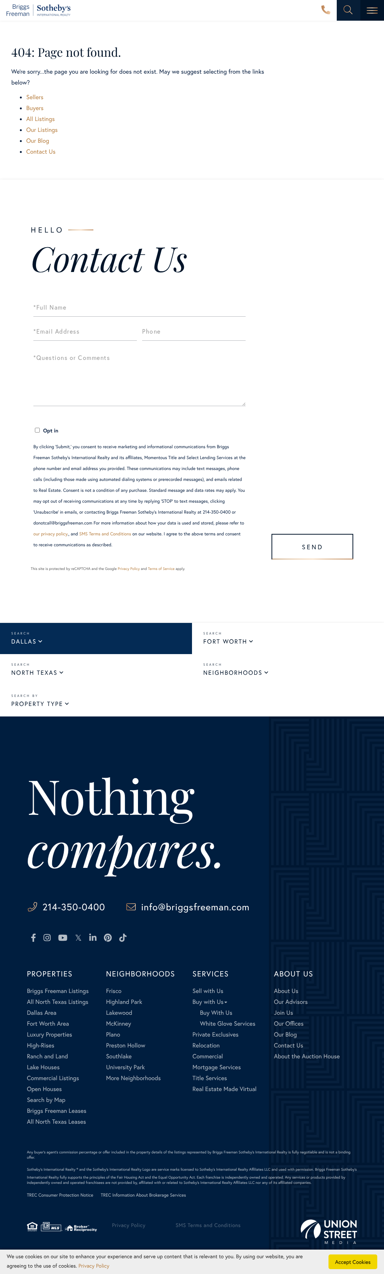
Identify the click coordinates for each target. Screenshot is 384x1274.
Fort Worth (225, 641)
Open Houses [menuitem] (44, 1089)
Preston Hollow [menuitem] (126, 1045)
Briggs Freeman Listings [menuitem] (58, 991)
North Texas (34, 673)
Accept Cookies (353, 1261)
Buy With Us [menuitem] (216, 1013)
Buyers (35, 108)
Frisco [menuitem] (114, 991)
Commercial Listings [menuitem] (53, 1078)
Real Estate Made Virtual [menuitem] (224, 1089)
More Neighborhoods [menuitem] (133, 1078)
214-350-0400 (326, 10)
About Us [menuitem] (286, 991)
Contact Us (41, 152)
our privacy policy (50, 534)
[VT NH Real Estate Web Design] (329, 1232)
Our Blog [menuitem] (285, 1034)
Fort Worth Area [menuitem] (48, 1024)
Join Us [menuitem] (283, 1013)
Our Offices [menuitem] (289, 1024)
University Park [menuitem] (125, 1067)
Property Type (37, 704)
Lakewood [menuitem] (119, 1013)
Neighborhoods (232, 673)
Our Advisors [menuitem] (291, 1002)
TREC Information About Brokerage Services (143, 1195)
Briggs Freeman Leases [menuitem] (57, 1111)
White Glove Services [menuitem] (227, 1024)
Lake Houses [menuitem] (43, 1067)
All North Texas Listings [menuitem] (57, 1002)
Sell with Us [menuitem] (207, 991)
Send (312, 547)
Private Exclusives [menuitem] (215, 1034)
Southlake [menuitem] (119, 1056)
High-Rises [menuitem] (40, 1045)
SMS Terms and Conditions (105, 534)
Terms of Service (161, 568)
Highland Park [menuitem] (124, 1002)
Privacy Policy (129, 568)
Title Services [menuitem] (209, 1078)
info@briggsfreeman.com (195, 907)
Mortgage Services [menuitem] (216, 1067)
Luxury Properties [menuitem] (49, 1034)
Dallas (23, 641)
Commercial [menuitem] (207, 1056)
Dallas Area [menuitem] (42, 1013)
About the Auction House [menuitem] (307, 1056)
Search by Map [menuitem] (46, 1100)
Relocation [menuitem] (205, 1045)
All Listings (40, 119)
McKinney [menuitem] (118, 1024)
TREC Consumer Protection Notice (60, 1195)
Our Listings (42, 130)
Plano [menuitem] (113, 1034)
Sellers (35, 97)
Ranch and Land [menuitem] (47, 1056)
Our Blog (37, 141)
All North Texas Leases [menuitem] (56, 1122)
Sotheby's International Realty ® (52, 1169)
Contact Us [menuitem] (288, 1045)
